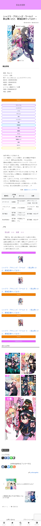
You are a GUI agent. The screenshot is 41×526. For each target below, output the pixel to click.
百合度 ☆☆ (9, 232)
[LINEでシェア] (11, 458)
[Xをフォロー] (5, 467)
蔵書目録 (6, 450)
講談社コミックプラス (30, 189)
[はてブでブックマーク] (8, 458)
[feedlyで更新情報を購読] (11, 467)
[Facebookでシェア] (5, 458)
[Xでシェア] (3, 458)
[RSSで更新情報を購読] (14, 467)
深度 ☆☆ (20, 232)
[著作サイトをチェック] (3, 467)
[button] (14, 458)
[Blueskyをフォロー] (8, 467)
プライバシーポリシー (30, 519)
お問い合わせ (10, 519)
